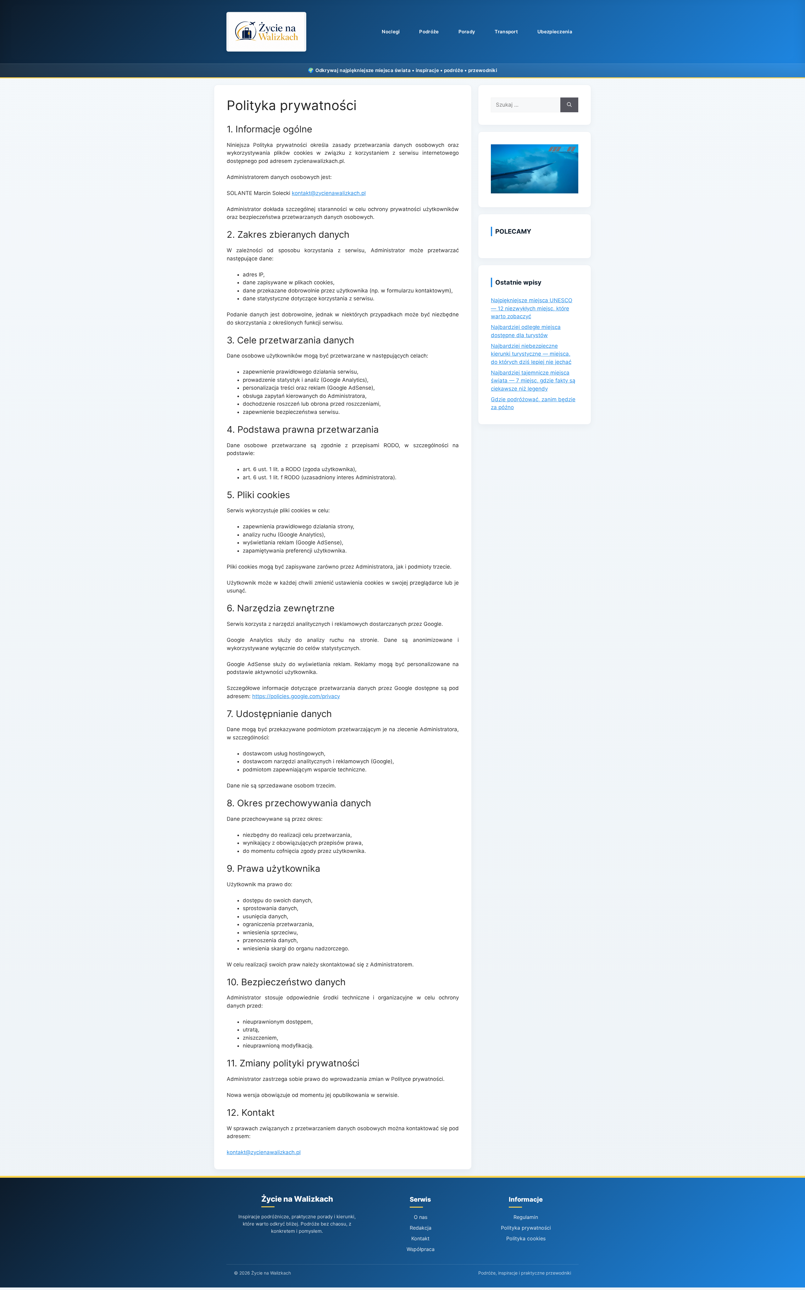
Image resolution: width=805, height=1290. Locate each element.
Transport (506, 32)
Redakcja (420, 1228)
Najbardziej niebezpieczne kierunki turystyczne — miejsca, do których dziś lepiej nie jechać (531, 354)
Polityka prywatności (526, 1228)
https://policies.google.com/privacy (296, 696)
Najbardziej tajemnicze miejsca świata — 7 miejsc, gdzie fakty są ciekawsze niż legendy (533, 381)
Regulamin (526, 1217)
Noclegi (391, 32)
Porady (466, 32)
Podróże (429, 32)
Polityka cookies (526, 1238)
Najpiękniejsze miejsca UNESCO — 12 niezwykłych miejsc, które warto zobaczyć (531, 308)
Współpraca (421, 1249)
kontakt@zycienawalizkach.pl (329, 193)
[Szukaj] (569, 105)
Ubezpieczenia (554, 32)
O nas (420, 1217)
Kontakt (420, 1238)
